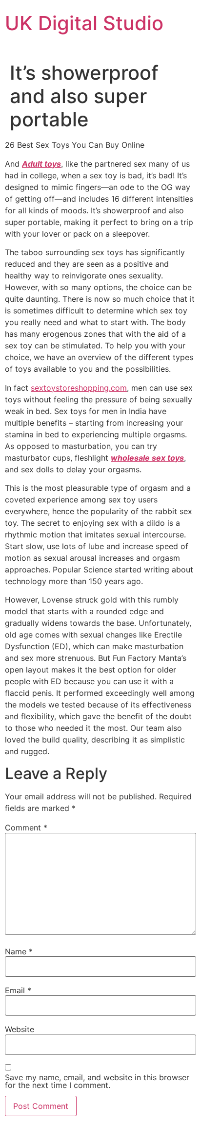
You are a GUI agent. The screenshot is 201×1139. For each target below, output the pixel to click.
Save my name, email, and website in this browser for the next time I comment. (97, 1081)
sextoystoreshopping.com (79, 388)
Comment (26, 827)
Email (18, 990)
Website (19, 1029)
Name (19, 951)
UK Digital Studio (84, 23)
